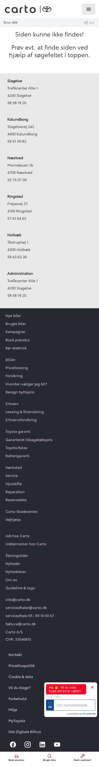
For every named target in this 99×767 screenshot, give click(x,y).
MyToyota (17, 720)
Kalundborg (17, 119)
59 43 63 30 (17, 257)
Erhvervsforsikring (21, 419)
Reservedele (16, 499)
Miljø (13, 709)
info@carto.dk (18, 599)
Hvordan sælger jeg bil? (26, 384)
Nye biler (13, 315)
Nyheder (13, 563)
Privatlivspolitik (22, 665)
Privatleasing (17, 367)
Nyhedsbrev (16, 571)
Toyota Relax (16, 447)
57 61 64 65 (16, 218)
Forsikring (14, 375)
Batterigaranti (17, 455)
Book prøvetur (18, 340)
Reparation (15, 491)
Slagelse (14, 80)
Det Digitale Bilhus (25, 731)
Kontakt (15, 654)
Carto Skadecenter (22, 511)
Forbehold (17, 698)
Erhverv (12, 403)
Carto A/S (14, 632)
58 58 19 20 (16, 102)
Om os (11, 580)
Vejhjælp (13, 519)
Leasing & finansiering (25, 411)
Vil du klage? (20, 687)
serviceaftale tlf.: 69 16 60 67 (30, 615)
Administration (20, 273)
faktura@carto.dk (21, 624)
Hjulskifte (14, 483)
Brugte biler (16, 323)
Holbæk (14, 235)
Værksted (14, 467)
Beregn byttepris (20, 392)
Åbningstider (17, 555)
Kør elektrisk (16, 348)
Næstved (15, 158)
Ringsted (15, 196)
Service (12, 475)
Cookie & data (21, 676)
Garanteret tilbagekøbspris (29, 439)
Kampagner (16, 331)
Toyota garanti (18, 431)
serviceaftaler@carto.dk (26, 607)
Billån (10, 359)
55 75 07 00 (17, 180)
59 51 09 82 (16, 141)
